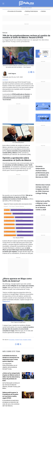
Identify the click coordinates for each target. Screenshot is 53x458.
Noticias (43, 11)
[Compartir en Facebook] (31, 72)
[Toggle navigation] (3, 3)
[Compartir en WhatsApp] (29, 72)
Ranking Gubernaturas (31, 11)
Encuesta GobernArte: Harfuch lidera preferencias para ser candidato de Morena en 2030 (42, 171)
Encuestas (11, 339)
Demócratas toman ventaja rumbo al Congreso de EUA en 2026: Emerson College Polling (43, 189)
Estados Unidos (27, 339)
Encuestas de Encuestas (15, 11)
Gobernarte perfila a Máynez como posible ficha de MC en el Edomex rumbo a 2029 (43, 205)
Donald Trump (18, 339)
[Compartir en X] (34, 72)
